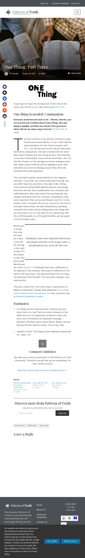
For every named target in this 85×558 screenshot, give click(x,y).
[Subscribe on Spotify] (69, 518)
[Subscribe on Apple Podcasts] (64, 518)
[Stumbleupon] (5, 110)
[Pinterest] (5, 104)
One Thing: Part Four (59, 383)
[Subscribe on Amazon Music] (75, 518)
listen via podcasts (37, 293)
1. (14, 309)
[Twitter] (5, 92)
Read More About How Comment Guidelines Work (41, 370)
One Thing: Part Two (40, 383)
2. (14, 331)
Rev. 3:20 (28, 148)
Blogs (7, 61)
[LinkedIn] (5, 98)
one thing (44, 425)
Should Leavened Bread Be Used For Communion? (22, 385)
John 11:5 (30, 267)
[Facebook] (5, 87)
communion (20, 425)
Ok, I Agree (52, 541)
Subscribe (62, 413)
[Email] (5, 116)
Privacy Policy (70, 541)
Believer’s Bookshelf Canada (29, 296)
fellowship (32, 425)
